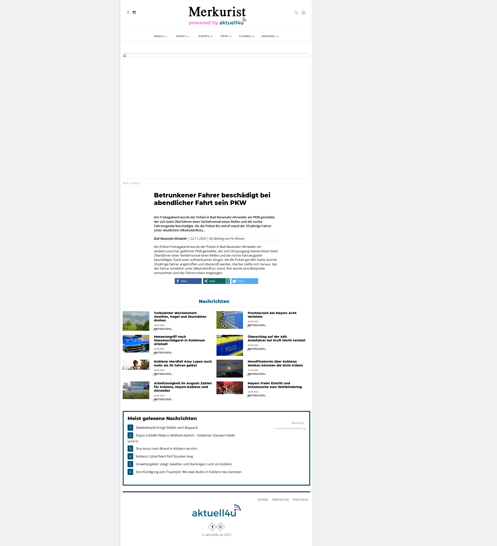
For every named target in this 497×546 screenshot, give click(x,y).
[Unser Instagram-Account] (220, 527)
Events (205, 36)
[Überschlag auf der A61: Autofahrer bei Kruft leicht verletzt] (229, 345)
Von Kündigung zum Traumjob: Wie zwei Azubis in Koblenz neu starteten (189, 472)
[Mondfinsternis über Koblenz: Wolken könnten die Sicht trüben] (229, 368)
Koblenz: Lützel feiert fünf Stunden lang (164, 456)
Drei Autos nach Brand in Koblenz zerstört (166, 448)
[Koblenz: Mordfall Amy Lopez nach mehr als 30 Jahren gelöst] (136, 364)
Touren (246, 36)
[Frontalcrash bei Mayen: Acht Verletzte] (229, 319)
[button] (188, 281)
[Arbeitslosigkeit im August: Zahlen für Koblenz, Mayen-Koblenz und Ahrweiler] (136, 390)
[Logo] (217, 15)
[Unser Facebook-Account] (212, 527)
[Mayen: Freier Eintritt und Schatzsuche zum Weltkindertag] (229, 387)
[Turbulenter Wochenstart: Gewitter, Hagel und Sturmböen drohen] (136, 321)
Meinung (270, 36)
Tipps (226, 36)
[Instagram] (134, 12)
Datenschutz (280, 499)
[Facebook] (128, 12)
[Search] (296, 12)
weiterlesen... (164, 329)
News (160, 36)
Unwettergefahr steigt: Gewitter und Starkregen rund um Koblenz (184, 464)
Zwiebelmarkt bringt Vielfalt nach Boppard (167, 427)
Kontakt (263, 499)
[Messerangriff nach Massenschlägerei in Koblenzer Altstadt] (136, 343)
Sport (182, 36)
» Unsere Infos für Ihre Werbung (289, 428)
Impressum (300, 499)
